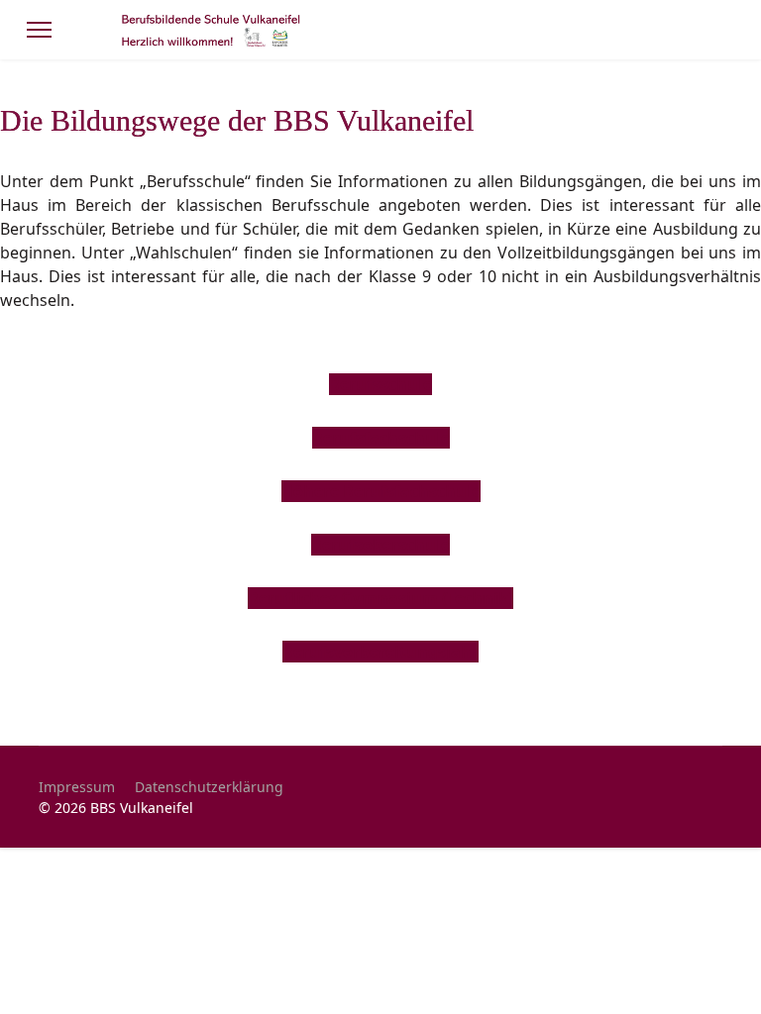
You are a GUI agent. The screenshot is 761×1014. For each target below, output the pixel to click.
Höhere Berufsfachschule (381, 491)
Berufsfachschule (381, 438)
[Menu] (39, 29)
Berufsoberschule (380, 545)
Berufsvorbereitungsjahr (380, 651)
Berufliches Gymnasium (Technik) (380, 598)
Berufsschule (380, 384)
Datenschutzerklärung (209, 786)
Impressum (77, 786)
